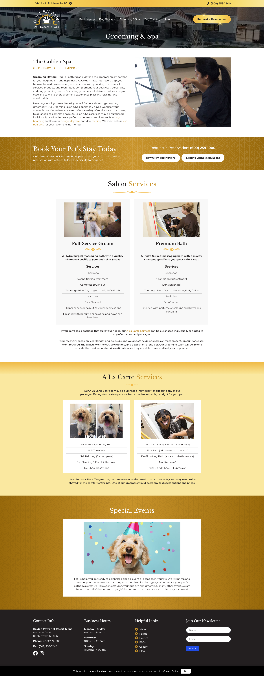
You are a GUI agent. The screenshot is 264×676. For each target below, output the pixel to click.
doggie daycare (70, 121)
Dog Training (152, 19)
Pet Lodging (87, 19)
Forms (143, 633)
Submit (193, 648)
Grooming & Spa (130, 19)
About (168, 19)
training (96, 121)
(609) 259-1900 (202, 148)
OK (185, 671)
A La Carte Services (138, 330)
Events (143, 638)
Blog (142, 651)
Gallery (143, 646)
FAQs (142, 642)
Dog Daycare (107, 19)
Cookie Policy (170, 671)
